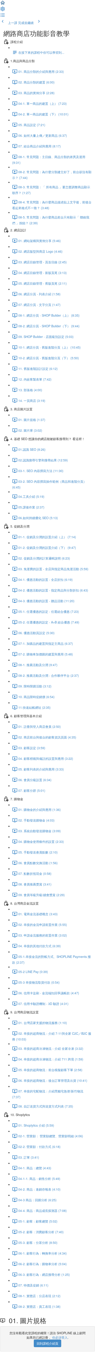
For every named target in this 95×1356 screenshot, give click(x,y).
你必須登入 (60, 1337)
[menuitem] (2, 10)
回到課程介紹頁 (47, 1343)
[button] (2, 4)
